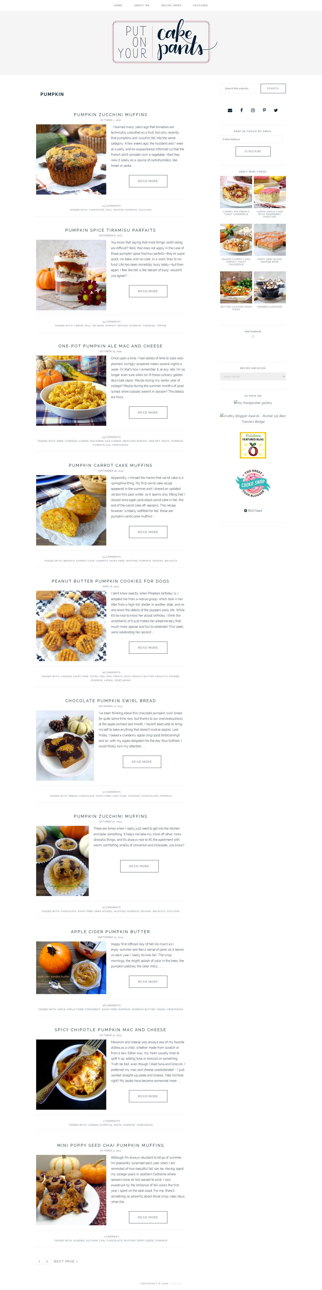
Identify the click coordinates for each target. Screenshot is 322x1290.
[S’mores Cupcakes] (270, 287)
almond (79, 1240)
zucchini (145, 210)
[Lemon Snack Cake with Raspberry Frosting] (270, 192)
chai (102, 1240)
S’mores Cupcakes (269, 307)
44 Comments (111, 557)
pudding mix (150, 796)
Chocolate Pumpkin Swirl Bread (110, 700)
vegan (108, 680)
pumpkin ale (102, 445)
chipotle (105, 1125)
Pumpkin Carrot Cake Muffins (111, 465)
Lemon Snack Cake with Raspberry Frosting (270, 214)
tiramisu (149, 325)
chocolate (96, 210)
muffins (132, 561)
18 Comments (111, 672)
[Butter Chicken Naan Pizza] (236, 287)
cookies (66, 676)
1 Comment (111, 1236)
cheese (84, 441)
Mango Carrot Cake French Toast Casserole (236, 262)
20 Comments (112, 907)
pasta (166, 441)
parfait (111, 325)
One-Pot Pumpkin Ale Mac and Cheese (110, 346)
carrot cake (85, 561)
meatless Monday (135, 441)
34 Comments (111, 437)
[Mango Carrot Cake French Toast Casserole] (236, 240)
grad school (103, 911)
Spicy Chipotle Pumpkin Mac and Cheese (110, 1029)
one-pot (154, 441)
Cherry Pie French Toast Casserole (236, 212)
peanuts (162, 676)
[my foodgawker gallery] (253, 402)
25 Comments (112, 321)
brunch (69, 561)
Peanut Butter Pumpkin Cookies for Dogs (111, 581)
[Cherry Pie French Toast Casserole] (236, 192)
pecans (123, 325)
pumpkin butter (143, 1009)
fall (109, 210)
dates (94, 676)
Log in (176, 1283)
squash (146, 911)
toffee (161, 325)
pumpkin (131, 210)
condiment (92, 1009)
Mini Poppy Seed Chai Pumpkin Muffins (110, 1145)
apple (61, 1009)
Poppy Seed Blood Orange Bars (269, 260)
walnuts (171, 561)
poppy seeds (145, 1240)
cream (78, 325)
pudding (134, 796)
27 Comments (112, 792)
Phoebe (174, 676)
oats (127, 676)
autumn (92, 1240)
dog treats (114, 676)
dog (102, 676)
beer (60, 441)
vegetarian (120, 445)
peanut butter (143, 676)
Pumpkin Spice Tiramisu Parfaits (110, 230)
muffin (119, 210)
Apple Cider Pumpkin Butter (110, 931)
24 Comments (111, 206)
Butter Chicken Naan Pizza (236, 308)
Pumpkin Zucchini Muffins (111, 114)
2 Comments (111, 1121)
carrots (102, 561)
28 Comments (112, 1005)
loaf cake (120, 796)
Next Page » (66, 1261)
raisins (158, 561)
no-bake (98, 325)
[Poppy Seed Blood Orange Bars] (270, 240)
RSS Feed (254, 510)
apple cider (75, 1009)
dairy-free (117, 561)
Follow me (253, 346)
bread (73, 796)
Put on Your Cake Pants (164, 41)
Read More (148, 181)
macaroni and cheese (105, 441)
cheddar (71, 441)
